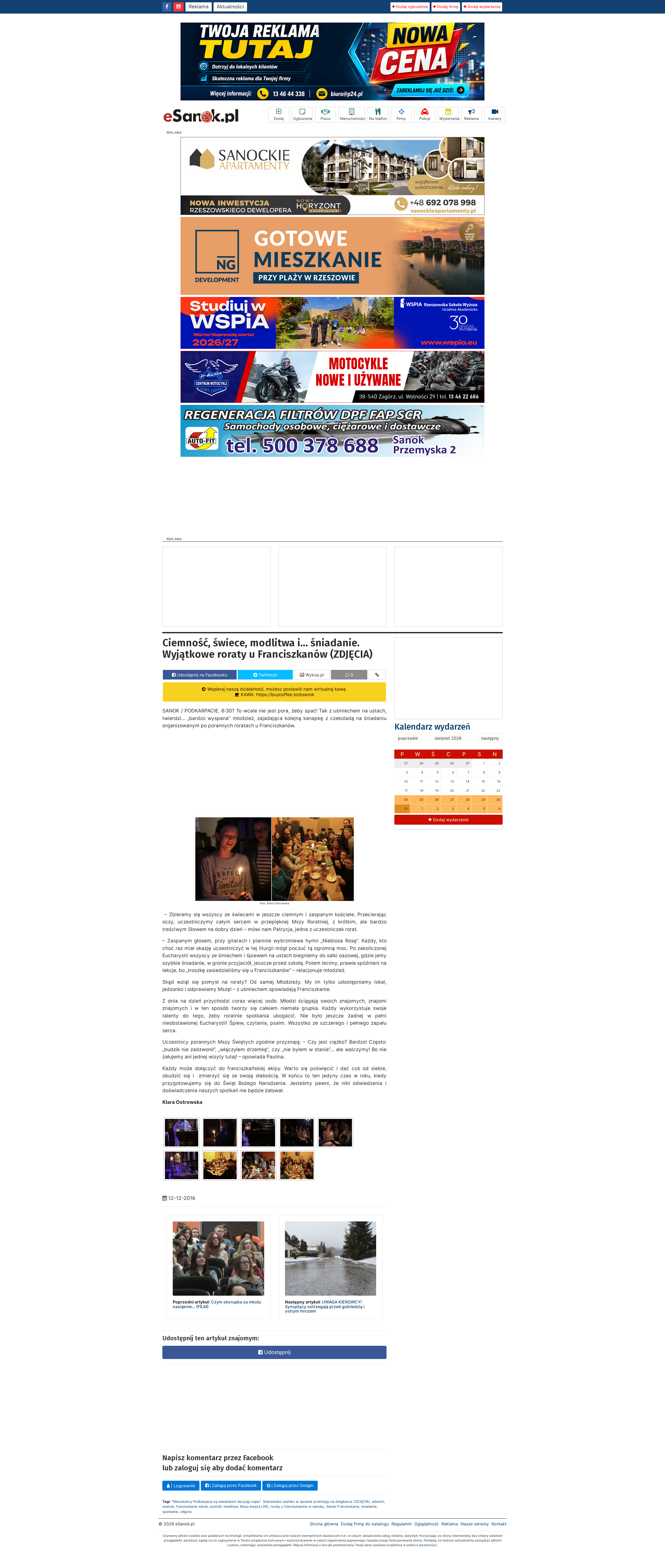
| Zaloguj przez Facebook (233, 1485)
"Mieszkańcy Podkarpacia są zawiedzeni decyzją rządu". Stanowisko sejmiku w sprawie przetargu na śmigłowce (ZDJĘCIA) (271, 1501)
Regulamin (401, 1523)
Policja (424, 118)
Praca (325, 118)
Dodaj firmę (447, 6)
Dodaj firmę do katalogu (365, 1523)
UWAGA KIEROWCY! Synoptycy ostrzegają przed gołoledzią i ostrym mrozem (324, 1306)
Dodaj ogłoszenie (411, 6)
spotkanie (170, 1512)
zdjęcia (185, 1512)
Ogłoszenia (302, 118)
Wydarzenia (448, 118)
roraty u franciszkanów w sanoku (297, 1506)
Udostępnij (277, 1352)
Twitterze (267, 674)
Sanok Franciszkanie (342, 1506)
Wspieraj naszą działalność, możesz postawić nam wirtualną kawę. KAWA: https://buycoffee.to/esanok (276, 692)
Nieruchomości (352, 118)
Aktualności (230, 7)
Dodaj (279, 118)
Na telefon (378, 118)
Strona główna (324, 1523)
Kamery (494, 118)
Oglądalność (426, 1523)
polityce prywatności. (422, 1545)
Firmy (401, 118)
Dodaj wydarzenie (484, 6)
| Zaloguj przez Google (291, 1485)
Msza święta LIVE (254, 1506)
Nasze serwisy (475, 1523)
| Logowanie (182, 1485)
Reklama (199, 7)
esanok (168, 1506)
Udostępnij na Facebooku (201, 674)
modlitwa (230, 1506)
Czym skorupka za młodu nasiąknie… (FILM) (217, 1304)
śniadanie (369, 1506)
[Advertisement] (332, 495)
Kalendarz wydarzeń (432, 727)
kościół (215, 1506)
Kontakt (499, 1523)
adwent (378, 1501)
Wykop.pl (314, 674)
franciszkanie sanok (192, 1506)
